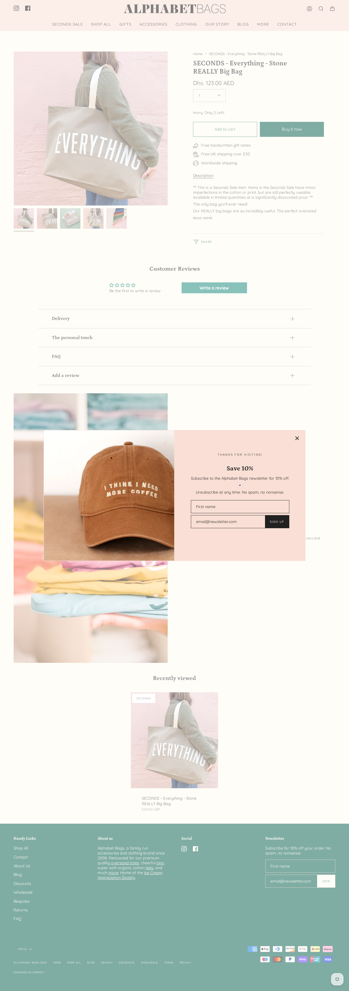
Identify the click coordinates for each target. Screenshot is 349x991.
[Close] (297, 438)
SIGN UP (277, 522)
